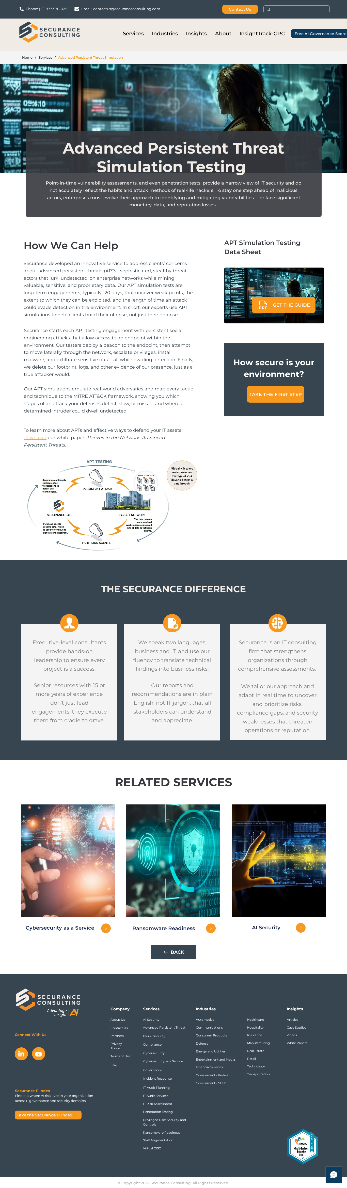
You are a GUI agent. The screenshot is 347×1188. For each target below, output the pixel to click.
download (35, 437)
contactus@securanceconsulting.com (126, 9)
